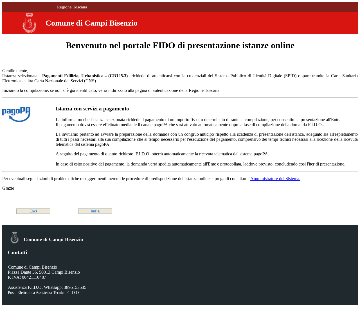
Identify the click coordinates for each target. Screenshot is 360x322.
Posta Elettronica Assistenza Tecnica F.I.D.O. (44, 292)
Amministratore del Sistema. (275, 178)
